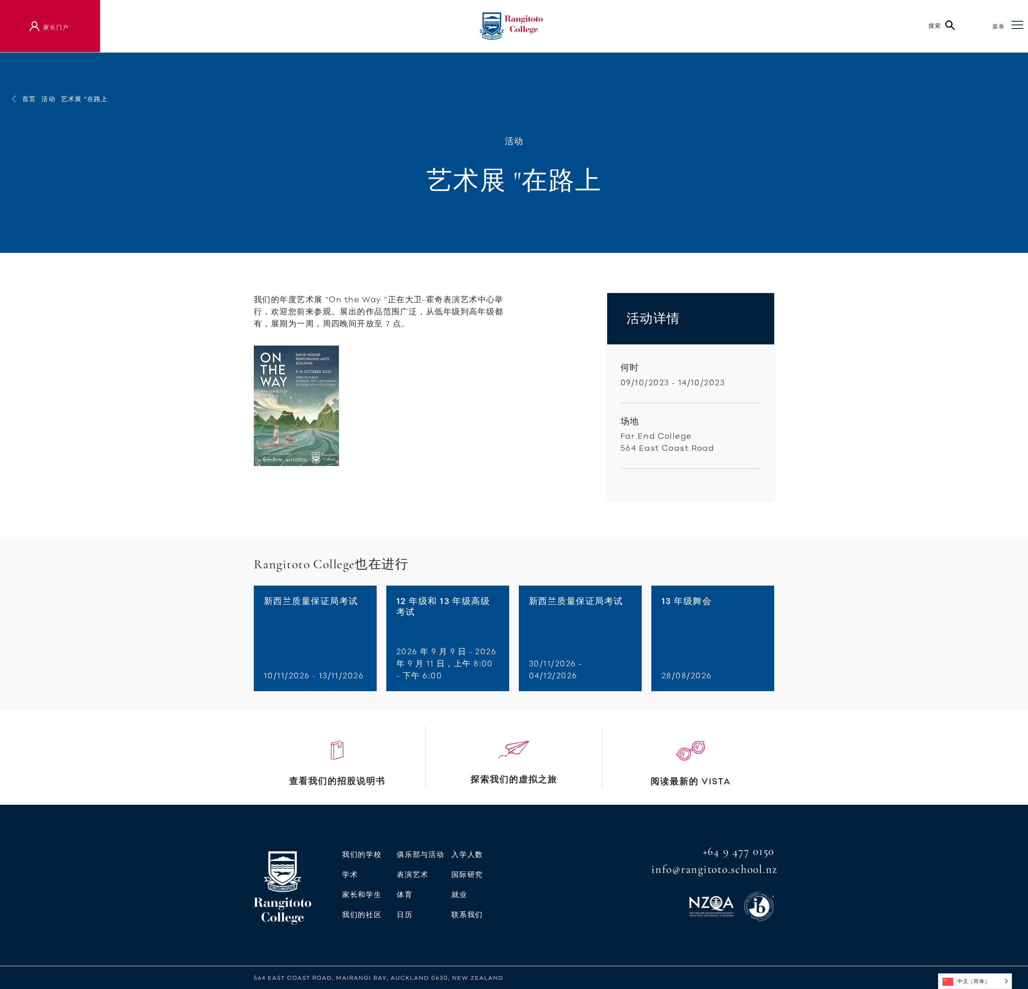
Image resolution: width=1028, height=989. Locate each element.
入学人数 (467, 854)
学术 (350, 874)
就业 (459, 894)
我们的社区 (361, 914)
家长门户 (56, 27)
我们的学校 (361, 854)
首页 (29, 99)
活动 (48, 99)
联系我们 (467, 914)
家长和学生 (361, 894)
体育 (404, 894)
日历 (404, 914)
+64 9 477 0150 (739, 851)
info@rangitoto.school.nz (714, 869)
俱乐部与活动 (420, 854)
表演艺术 (412, 874)
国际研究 (467, 874)
